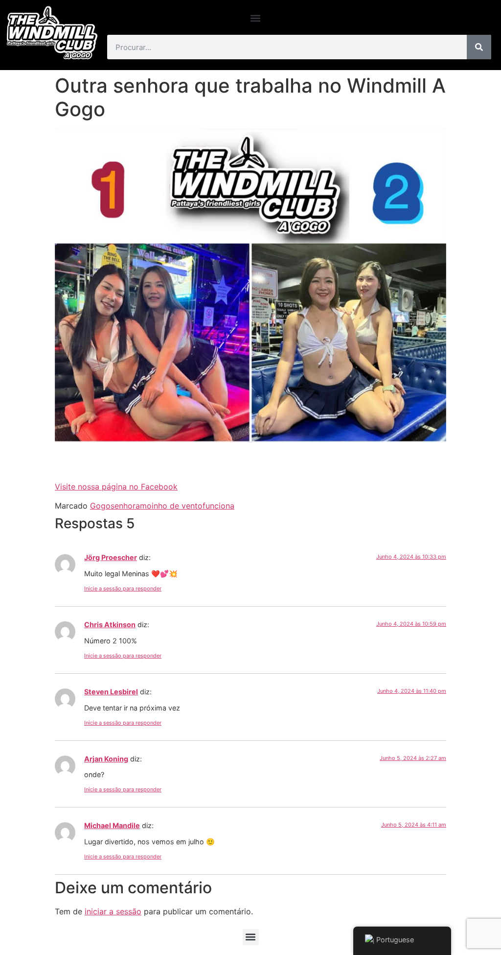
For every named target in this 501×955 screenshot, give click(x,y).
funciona (218, 506)
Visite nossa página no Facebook (116, 486)
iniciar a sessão (113, 911)
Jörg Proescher (110, 557)
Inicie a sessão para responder (122, 588)
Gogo (100, 506)
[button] (256, 18)
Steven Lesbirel (111, 691)
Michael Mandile (112, 825)
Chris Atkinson (110, 624)
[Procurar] (479, 47)
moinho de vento (171, 506)
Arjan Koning (106, 759)
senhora (125, 506)
